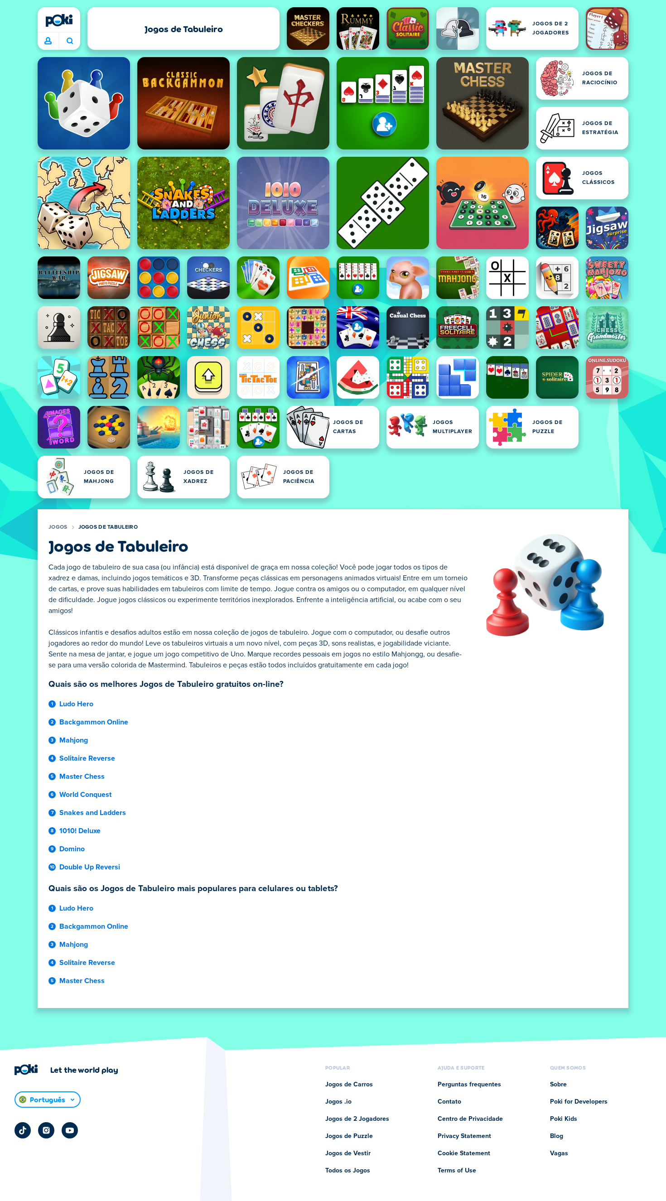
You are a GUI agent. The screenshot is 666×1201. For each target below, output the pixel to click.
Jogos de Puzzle (349, 1136)
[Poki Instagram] (46, 1130)
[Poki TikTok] (22, 1130)
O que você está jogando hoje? (69, 41)
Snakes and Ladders (92, 812)
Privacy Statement (464, 1136)
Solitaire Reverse (87, 758)
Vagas (559, 1153)
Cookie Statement (464, 1153)
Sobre (558, 1084)
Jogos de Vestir (348, 1153)
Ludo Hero (76, 704)
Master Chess (82, 776)
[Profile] (48, 41)
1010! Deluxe (80, 830)
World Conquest (85, 794)
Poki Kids (563, 1119)
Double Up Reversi (89, 867)
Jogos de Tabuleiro (108, 527)
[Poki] (58, 20)
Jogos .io (338, 1102)
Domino (72, 849)
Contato (449, 1102)
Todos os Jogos (347, 1170)
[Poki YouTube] (70, 1130)
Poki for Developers (579, 1102)
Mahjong (73, 740)
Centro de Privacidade (470, 1119)
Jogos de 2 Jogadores (357, 1119)
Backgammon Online (93, 722)
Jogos (58, 527)
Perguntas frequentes (469, 1084)
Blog (556, 1136)
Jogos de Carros (349, 1084)
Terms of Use (457, 1170)
